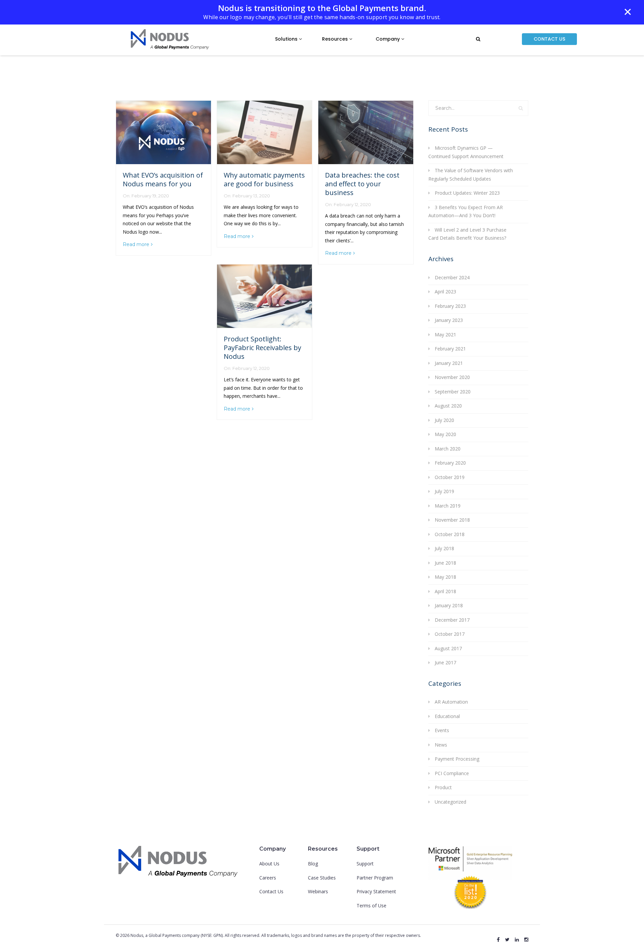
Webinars (318, 891)
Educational (447, 716)
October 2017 (450, 634)
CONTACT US (549, 39)
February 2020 (450, 463)
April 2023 (445, 291)
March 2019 (448, 506)
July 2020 (444, 420)
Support (365, 863)
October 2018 (450, 534)
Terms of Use (371, 905)
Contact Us (271, 891)
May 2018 (445, 577)
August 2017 (448, 648)
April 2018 (445, 591)
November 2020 (452, 377)
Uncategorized (450, 802)
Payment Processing (457, 759)
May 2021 (445, 334)
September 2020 (453, 391)
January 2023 (449, 320)
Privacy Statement (376, 891)
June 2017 (445, 662)
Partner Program (375, 877)
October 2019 (450, 477)
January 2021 (449, 363)
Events (442, 730)
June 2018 (445, 563)
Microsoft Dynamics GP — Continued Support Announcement (465, 152)
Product (443, 787)
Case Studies (322, 877)
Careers (267, 877)
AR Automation (451, 702)
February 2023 (450, 306)
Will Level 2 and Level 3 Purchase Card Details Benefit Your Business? (467, 234)
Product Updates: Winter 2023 (467, 193)
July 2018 (444, 548)
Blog (313, 863)
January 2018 (449, 605)
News (441, 745)
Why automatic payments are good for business (264, 179)
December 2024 (452, 277)
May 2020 (445, 434)
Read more (136, 244)
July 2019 (444, 491)
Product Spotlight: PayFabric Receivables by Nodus (262, 347)
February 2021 (450, 348)
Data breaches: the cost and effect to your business (362, 184)
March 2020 (448, 448)
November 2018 (452, 520)
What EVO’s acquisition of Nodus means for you (163, 179)
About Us (269, 863)
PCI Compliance (452, 773)
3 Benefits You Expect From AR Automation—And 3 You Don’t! (465, 211)
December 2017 (452, 620)
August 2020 (448, 405)
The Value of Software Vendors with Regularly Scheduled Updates (470, 174)
